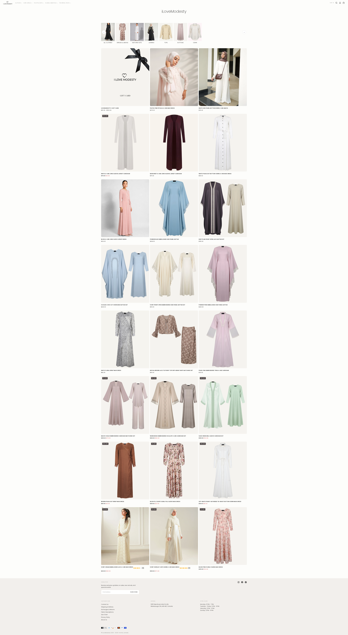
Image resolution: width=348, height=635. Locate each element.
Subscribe (134, 592)
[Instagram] (238, 582)
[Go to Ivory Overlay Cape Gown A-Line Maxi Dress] (174, 536)
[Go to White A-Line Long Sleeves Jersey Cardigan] (125, 143)
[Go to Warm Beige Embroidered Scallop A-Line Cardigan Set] (174, 405)
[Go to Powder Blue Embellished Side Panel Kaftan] (174, 208)
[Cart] (344, 2)
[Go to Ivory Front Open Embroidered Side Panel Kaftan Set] (174, 274)
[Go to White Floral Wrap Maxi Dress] (125, 339)
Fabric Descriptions (107, 612)
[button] (332, 3)
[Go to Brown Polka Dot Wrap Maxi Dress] (125, 470)
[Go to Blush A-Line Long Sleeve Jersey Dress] (125, 208)
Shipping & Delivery (107, 607)
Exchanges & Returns (108, 609)
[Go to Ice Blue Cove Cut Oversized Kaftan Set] (125, 274)
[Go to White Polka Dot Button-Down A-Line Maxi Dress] (223, 143)
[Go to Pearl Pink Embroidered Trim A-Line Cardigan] (223, 339)
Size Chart (104, 615)
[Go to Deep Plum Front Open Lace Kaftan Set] (223, 208)
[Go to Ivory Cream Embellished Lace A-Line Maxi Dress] (125, 536)
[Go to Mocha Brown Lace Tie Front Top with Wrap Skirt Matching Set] (174, 339)
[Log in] (340, 2)
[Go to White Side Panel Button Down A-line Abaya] (223, 77)
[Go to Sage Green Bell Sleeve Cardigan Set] (223, 405)
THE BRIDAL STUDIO (64, 3)
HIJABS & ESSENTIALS (51, 3)
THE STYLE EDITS (38, 3)
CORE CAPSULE (27, 3)
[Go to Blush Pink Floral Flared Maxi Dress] (223, 536)
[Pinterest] (246, 582)
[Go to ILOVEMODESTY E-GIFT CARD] (125, 77)
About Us (104, 620)
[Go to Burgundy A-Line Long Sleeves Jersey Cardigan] (174, 143)
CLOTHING (18, 3)
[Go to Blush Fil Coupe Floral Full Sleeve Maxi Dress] (174, 470)
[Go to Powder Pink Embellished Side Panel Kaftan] (223, 274)
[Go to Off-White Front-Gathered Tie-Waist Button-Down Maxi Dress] (223, 470)
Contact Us (104, 604)
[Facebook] (242, 582)
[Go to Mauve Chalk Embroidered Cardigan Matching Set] (125, 405)
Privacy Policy (105, 617)
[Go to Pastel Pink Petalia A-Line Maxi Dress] (174, 77)
